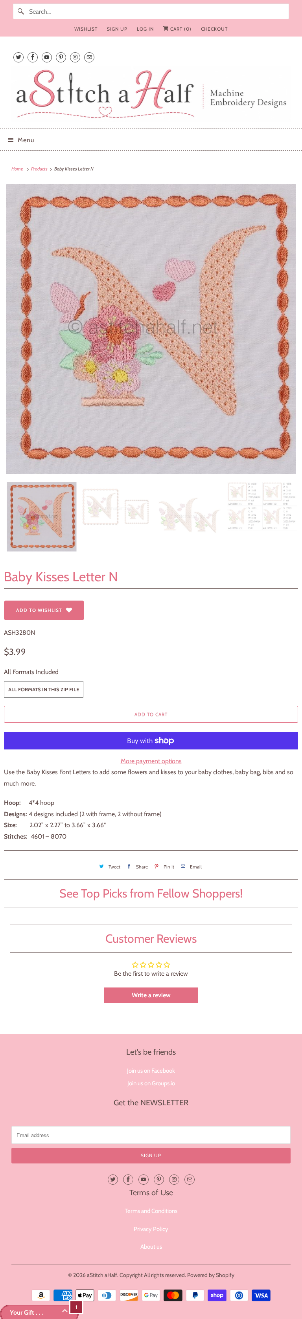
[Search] (21, 11)
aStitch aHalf (102, 1275)
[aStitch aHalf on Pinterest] (61, 57)
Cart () (180, 29)
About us (151, 1246)
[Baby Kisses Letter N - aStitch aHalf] (151, 329)
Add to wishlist (39, 610)
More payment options (151, 761)
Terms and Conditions (151, 1211)
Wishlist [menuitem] (86, 29)
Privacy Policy (151, 1229)
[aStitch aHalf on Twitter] (18, 57)
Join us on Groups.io (151, 1083)
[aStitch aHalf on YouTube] (47, 57)
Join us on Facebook (151, 1070)
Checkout (214, 29)
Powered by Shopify (210, 1275)
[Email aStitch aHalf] (89, 57)
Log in (145, 29)
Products (39, 169)
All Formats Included (31, 672)
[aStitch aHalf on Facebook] (33, 57)
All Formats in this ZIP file (43, 689)
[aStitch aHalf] (151, 94)
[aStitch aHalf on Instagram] (75, 57)
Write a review (151, 995)
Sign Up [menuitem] (117, 29)
